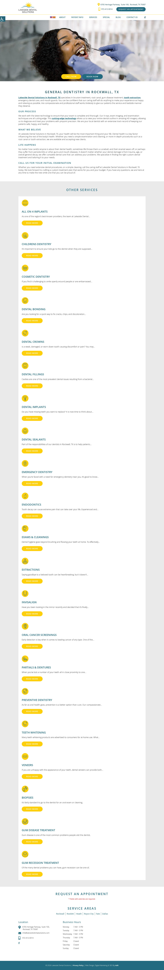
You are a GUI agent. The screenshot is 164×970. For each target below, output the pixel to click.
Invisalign (29, 602)
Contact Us (132, 17)
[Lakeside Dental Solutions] (27, 7)
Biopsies (27, 797)
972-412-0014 (106, 9)
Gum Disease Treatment (38, 830)
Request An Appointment (131, 9)
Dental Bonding (33, 309)
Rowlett (70, 913)
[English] (51, 17)
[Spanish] (54, 17)
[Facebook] (145, 17)
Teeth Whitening (34, 732)
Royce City (89, 913)
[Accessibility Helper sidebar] (2, 19)
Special (106, 17)
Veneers (27, 765)
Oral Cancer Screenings (39, 635)
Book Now (92, 76)
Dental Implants (34, 407)
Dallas (105, 913)
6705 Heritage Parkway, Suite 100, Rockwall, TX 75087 (123, 4)
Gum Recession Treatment (40, 863)
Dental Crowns (33, 342)
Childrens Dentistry (36, 244)
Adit (116, 965)
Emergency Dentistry (37, 472)
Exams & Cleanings (35, 537)
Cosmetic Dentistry (36, 276)
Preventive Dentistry (37, 700)
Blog (118, 17)
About (62, 17)
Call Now (71, 76)
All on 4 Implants (35, 211)
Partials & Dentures (36, 667)
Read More (32, 223)
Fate (98, 913)
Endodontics (31, 504)
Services (93, 17)
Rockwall (60, 913)
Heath (79, 913)
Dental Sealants (34, 439)
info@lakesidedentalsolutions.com (35, 933)
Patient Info (77, 17)
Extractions (31, 569)
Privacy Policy (78, 965)
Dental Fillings (33, 374)
